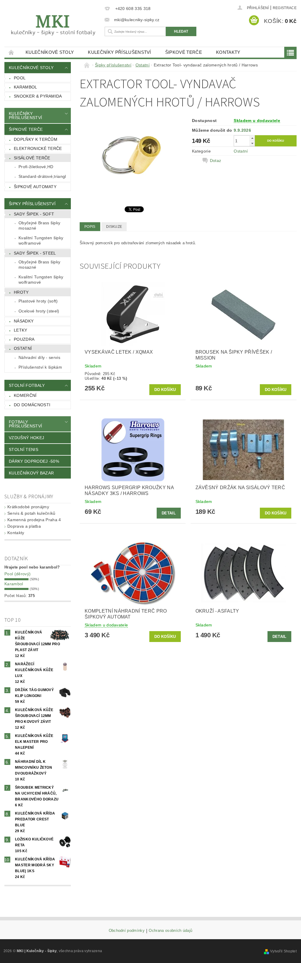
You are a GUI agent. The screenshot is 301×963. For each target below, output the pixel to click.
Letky (20, 330)
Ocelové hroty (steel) (39, 311)
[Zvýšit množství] (252, 138)
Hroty (21, 292)
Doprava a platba (24, 526)
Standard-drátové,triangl (42, 176)
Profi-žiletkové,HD (36, 166)
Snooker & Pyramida (38, 96)
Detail (169, 513)
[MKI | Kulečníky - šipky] (53, 25)
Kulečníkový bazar (31, 473)
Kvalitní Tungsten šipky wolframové (41, 240)
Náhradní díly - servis (39, 357)
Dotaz (215, 160)
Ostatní (23, 348)
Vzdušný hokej (26, 437)
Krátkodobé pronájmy (28, 506)
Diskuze (114, 227)
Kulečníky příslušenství (119, 52)
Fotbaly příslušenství (25, 423)
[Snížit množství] (252, 143)
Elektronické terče (38, 148)
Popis (90, 227)
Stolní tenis (23, 449)
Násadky (24, 321)
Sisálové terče (32, 158)
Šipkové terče (183, 52)
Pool (20, 78)
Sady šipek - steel (35, 253)
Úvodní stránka (11, 52)
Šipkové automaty (35, 186)
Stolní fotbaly (27, 385)
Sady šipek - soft (34, 214)
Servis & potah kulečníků (31, 513)
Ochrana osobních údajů (170, 931)
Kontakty (228, 52)
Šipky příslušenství (32, 203)
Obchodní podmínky (127, 931)
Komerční (25, 395)
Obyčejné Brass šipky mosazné (39, 225)
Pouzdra (24, 339)
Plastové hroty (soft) (38, 301)
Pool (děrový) (17, 573)
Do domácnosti (32, 404)
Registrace (285, 8)
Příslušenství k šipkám (40, 367)
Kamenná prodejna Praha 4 (34, 519)
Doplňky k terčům (35, 139)
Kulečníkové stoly (50, 52)
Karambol (25, 87)
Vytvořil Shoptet (283, 951)
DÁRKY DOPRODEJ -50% (34, 461)
